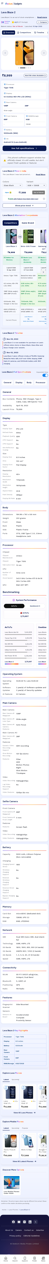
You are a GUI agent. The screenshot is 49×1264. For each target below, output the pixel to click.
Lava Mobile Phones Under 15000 (11, 1192)
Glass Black (9, 185)
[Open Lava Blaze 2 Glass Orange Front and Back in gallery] (24, 53)
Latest (6, 1079)
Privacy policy (15, 1236)
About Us (9, 1230)
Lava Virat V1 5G (7, 1102)
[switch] (45, 375)
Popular (25, 1128)
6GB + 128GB (33, 185)
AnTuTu (14, 606)
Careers (18, 1230)
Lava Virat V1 (24, 1102)
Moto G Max (26, 1150)
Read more (42, 17)
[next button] (43, 1097)
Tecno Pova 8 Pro (9, 1151)
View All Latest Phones (23, 1161)
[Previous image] (5, 53)
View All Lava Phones (23, 1113)
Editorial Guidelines (31, 1236)
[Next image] (44, 53)
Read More (40, 174)
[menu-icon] (3, 3)
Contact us (29, 1230)
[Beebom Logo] (13, 3)
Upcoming (15, 1079)
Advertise (40, 1230)
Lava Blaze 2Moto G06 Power (28, 319)
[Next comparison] (43, 272)
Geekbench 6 (35, 606)
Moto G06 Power (28, 246)
